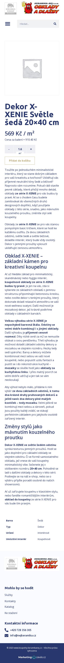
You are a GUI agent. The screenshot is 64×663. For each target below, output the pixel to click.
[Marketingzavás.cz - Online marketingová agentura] (32, 658)
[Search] (55, 24)
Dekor (41, 526)
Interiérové (43, 532)
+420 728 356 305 (20, 630)
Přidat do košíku (20, 160)
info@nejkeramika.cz (23, 635)
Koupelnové (44, 539)
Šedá (40, 520)
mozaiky (10, 368)
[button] (7, 23)
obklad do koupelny (18, 499)
